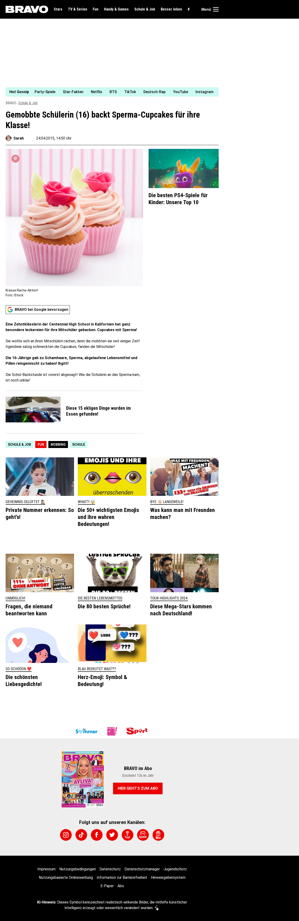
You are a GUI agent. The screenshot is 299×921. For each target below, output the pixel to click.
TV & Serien (77, 9)
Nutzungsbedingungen (77, 869)
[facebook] (97, 835)
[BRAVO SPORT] (138, 731)
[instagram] (66, 835)
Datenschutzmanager (142, 869)
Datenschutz (110, 869)
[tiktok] (81, 835)
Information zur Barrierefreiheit (122, 877)
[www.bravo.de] (27, 9)
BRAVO (11, 103)
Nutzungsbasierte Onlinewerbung (66, 877)
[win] (158, 835)
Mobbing (58, 444)
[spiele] (143, 835)
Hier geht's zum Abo (138, 788)
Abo (120, 886)
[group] (109, 92)
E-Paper (107, 886)
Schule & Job (144, 9)
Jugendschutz (175, 869)
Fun (95, 9)
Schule (78, 444)
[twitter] (112, 835)
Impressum (46, 869)
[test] (127, 835)
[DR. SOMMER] (86, 731)
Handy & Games (116, 9)
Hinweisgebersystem (168, 877)
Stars (58, 9)
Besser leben (171, 9)
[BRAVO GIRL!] (112, 731)
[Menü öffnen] (216, 9)
